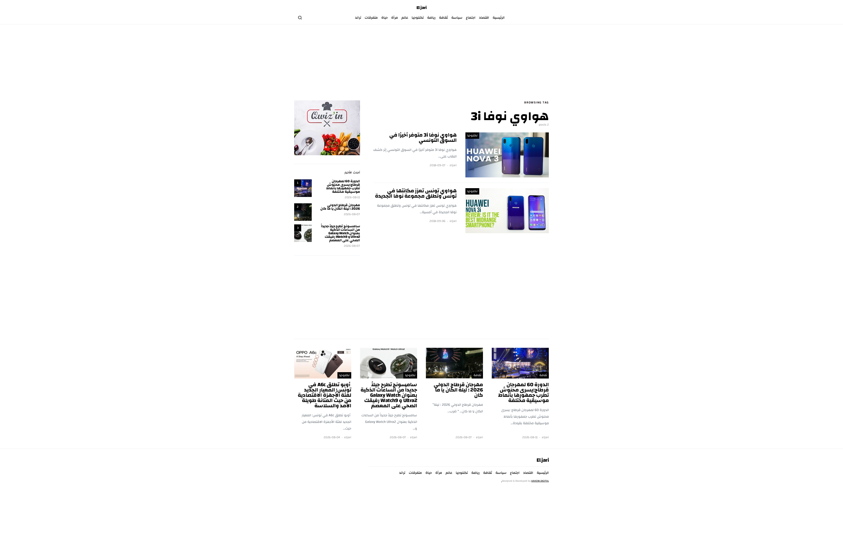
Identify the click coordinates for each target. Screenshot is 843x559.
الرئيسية (499, 17)
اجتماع (471, 17)
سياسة (456, 17)
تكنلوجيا (418, 17)
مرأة (394, 17)
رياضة (431, 17)
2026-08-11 (352, 197)
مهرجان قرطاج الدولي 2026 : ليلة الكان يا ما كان (340, 207)
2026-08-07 (352, 214)
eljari (453, 165)
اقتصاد (484, 17)
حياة (384, 17)
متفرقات (371, 17)
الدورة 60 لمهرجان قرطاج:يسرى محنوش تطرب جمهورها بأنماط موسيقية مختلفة (343, 186)
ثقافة (443, 17)
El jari (421, 7)
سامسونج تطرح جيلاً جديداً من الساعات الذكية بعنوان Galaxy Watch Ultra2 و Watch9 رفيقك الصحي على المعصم (340, 233)
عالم (405, 17)
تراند (358, 17)
